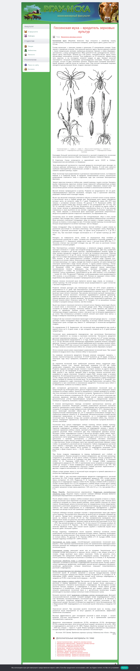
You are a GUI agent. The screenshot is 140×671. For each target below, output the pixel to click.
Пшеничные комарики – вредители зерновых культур (73, 654)
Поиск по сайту (33, 65)
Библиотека (32, 50)
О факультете (33, 32)
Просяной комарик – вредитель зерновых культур (72, 652)
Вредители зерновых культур (71, 37)
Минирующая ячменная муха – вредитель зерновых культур (75, 643)
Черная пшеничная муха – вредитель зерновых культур (74, 642)
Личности (31, 54)
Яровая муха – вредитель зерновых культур (70, 648)
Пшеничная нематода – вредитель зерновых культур (73, 656)
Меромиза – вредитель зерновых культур (70, 651)
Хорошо (124, 667)
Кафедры (31, 36)
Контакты (31, 69)
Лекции (30, 46)
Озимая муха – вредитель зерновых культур (70, 645)
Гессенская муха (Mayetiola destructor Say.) (70, 646)
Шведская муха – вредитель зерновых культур (71, 649)
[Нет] (137, 668)
